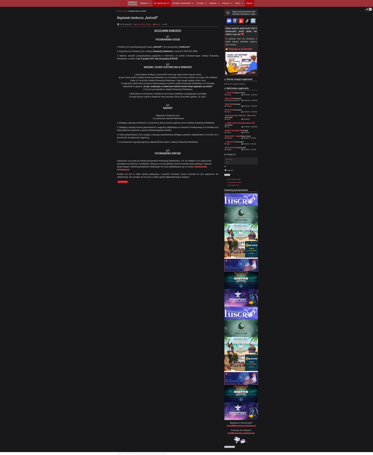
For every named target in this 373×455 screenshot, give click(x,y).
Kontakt (249, 3)
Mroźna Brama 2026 (231, 148)
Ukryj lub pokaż (229, 447)
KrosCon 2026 (229, 110)
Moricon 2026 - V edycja (232, 136)
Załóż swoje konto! (233, 185)
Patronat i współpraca (181, 3)
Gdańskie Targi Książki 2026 (234, 130)
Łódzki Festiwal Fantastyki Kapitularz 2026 (241, 123)
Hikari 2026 (230, 93)
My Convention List (162, 3)
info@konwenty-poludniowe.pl (241, 433)
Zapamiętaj (230, 170)
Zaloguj (227, 175)
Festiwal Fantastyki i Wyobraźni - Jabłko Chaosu (240, 115)
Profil (237, 3)
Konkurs (157, 24)
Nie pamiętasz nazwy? (234, 182)
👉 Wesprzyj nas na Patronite (238, 49)
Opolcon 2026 (231, 142)
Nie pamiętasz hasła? (234, 179)
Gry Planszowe (122, 182)
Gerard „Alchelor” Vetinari (143, 24)
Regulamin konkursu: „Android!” (137, 18)
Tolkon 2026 (228, 104)
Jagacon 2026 (229, 98)
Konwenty (144, 3)
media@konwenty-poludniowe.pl (241, 425)
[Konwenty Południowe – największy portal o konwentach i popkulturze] (129, 3)
